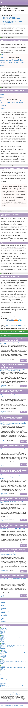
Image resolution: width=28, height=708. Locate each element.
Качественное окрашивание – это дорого (12, 21)
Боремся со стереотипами (9, 24)
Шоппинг (3, 604)
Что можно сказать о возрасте (10, 19)
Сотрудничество (14, 692)
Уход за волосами (5, 609)
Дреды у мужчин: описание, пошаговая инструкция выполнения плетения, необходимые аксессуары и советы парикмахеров (13, 418)
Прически (2, 360)
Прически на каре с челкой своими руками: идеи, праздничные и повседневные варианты (12, 391)
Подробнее (24, 360)
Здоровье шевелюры (8, 22)
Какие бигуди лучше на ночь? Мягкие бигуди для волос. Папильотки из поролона (16, 102)
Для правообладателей (15, 694)
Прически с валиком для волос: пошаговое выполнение (14, 498)
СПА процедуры (5, 614)
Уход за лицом (4, 619)
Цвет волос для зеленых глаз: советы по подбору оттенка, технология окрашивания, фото (13, 366)
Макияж (3, 612)
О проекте (3, 692)
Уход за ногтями (5, 611)
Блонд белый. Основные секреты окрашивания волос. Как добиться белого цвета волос (14, 525)
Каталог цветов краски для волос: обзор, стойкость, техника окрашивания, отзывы (14, 550)
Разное (2, 618)
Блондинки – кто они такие (9, 17)
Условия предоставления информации (9, 705)
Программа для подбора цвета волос (11, 18)
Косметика (3, 608)
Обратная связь (4, 693)
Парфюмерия (4, 615)
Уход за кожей (4, 601)
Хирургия (3, 621)
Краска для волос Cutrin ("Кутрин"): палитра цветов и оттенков (11, 339)
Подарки (3, 605)
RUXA (5, 2)
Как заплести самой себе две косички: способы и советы (13, 576)
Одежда (3, 602)
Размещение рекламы (15, 693)
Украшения (3, 606)
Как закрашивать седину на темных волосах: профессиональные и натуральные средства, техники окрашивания (17, 61)
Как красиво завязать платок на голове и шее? (13, 446)
